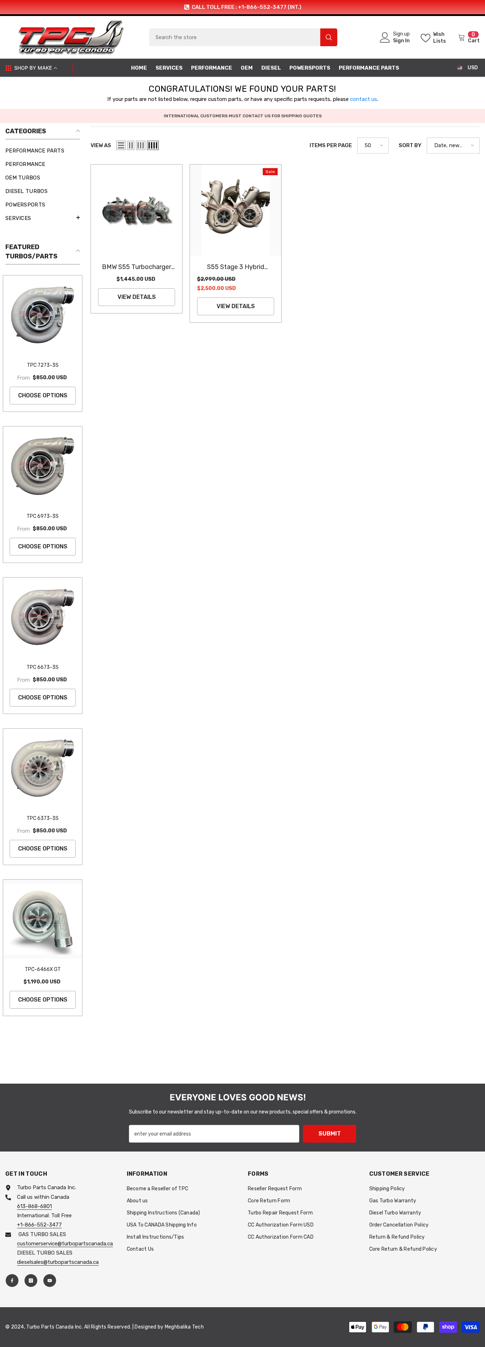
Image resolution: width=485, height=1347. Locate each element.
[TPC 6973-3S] (42, 465)
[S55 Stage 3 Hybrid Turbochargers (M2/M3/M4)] (235, 210)
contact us (363, 99)
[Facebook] (12, 1280)
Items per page (331, 145)
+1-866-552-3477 (39, 1225)
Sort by (410, 145)
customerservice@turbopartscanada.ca (65, 1243)
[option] (242, 7)
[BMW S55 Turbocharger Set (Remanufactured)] (136, 210)
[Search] (243, 37)
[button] (42, 217)
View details (137, 297)
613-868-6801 (34, 1206)
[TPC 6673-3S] (42, 617)
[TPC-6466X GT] (42, 919)
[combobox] (234, 37)
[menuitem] (42, 150)
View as (101, 145)
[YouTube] (49, 1280)
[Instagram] (31, 1280)
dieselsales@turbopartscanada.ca (58, 1262)
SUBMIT (329, 1133)
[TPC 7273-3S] (42, 314)
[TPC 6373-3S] (42, 768)
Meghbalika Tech (184, 1327)
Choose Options (42, 395)
